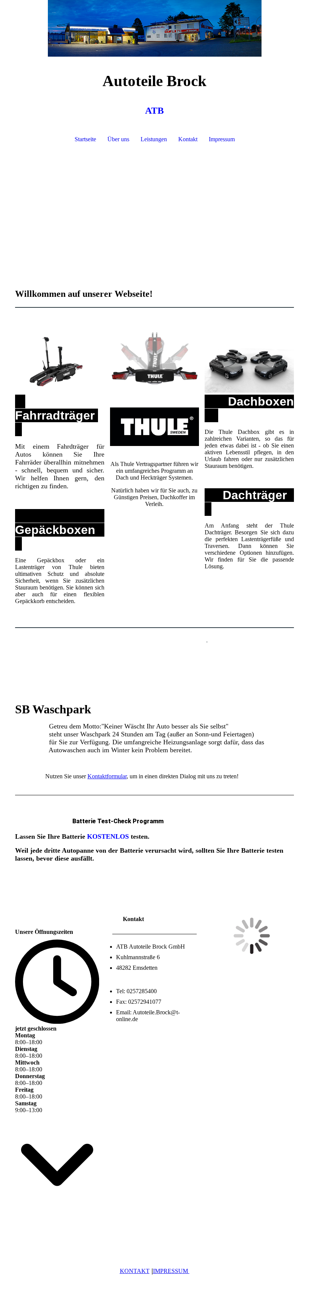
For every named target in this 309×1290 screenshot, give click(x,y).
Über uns (118, 139)
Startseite (85, 139)
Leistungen (154, 139)
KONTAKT (135, 1271)
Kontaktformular (107, 776)
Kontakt (187, 139)
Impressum (222, 139)
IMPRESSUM (171, 1271)
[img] (154, 28)
